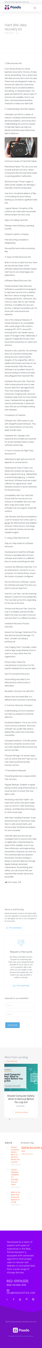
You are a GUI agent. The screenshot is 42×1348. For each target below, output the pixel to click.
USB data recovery (27, 1154)
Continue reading (21, 1112)
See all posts (12, 1061)
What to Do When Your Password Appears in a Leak (15, 1197)
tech (23, 1151)
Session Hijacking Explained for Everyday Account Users (15, 1177)
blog (17, 33)
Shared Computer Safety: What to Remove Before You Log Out (21, 1099)
